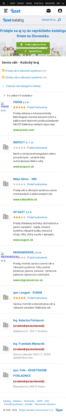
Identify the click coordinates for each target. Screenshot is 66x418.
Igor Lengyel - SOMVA (27, 292)
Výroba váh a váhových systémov (23, 77)
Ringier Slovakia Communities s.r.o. (36, 410)
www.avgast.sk (23, 240)
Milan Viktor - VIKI (24, 179)
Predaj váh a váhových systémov (23, 70)
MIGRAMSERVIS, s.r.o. (27, 252)
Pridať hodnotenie (37, 107)
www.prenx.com (23, 130)
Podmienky (29, 401)
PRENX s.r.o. (21, 102)
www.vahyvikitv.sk (25, 199)
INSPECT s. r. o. (23, 142)
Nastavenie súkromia (45, 404)
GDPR (39, 401)
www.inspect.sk (23, 166)
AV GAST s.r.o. (22, 212)
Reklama (17, 401)
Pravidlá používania (13, 404)
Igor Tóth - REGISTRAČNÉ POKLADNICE (30, 376)
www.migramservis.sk (28, 280)
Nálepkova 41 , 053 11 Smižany (30, 331)
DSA (47, 401)
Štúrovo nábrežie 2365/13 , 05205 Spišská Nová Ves (32, 356)
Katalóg (7, 401)
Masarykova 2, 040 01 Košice (29, 386)
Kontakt (29, 404)
